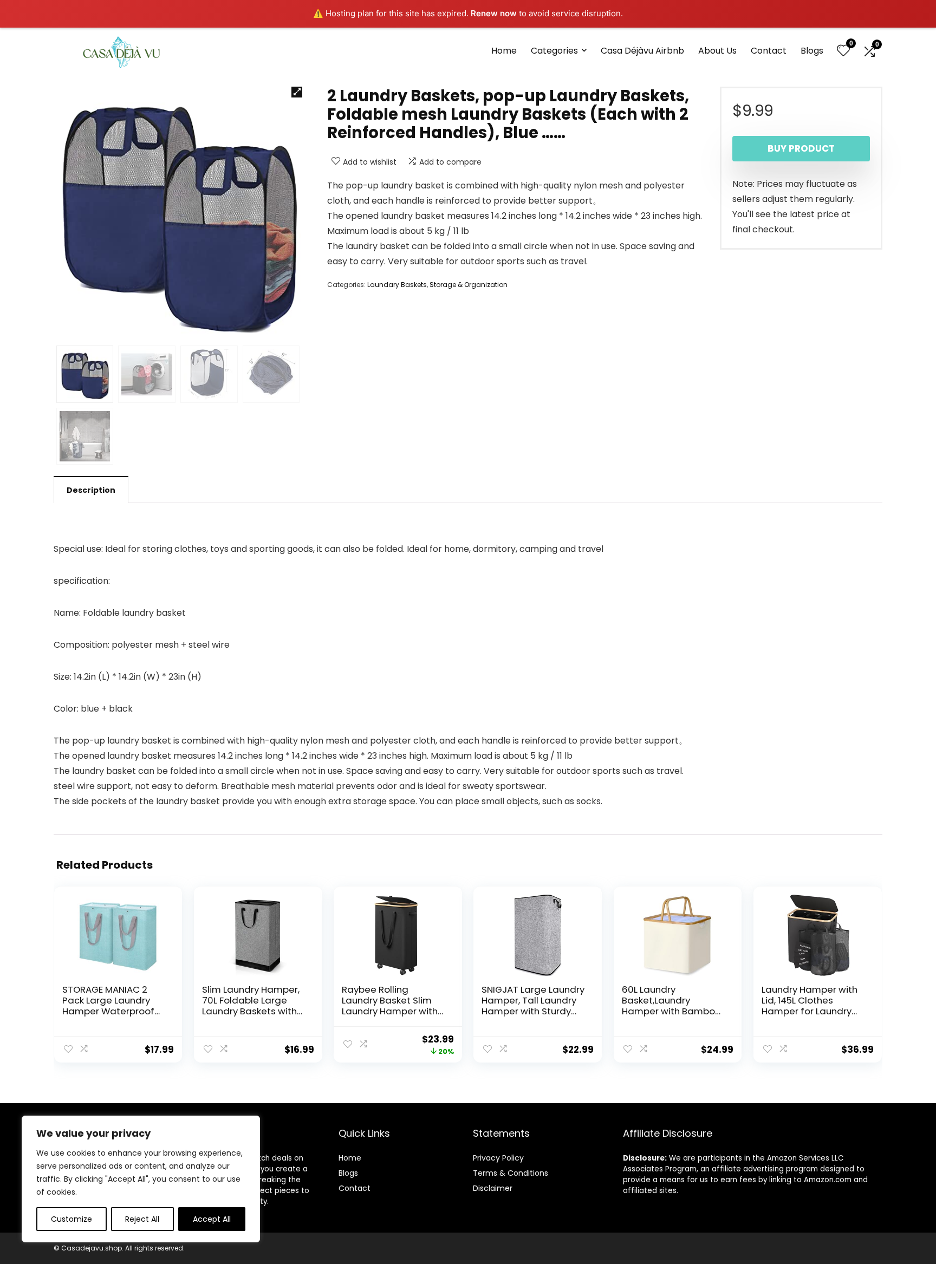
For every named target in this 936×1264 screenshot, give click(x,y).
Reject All (142, 1219)
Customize (71, 1219)
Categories (554, 50)
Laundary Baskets (397, 284)
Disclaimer (492, 1188)
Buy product (801, 148)
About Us (717, 50)
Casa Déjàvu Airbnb (642, 50)
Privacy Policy (498, 1157)
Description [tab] (91, 490)
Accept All (212, 1219)
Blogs (812, 50)
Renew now (494, 13)
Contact (768, 50)
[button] (296, 92)
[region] (141, 1179)
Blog (346, 1173)
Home (504, 50)
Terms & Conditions (510, 1173)
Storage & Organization (469, 284)
